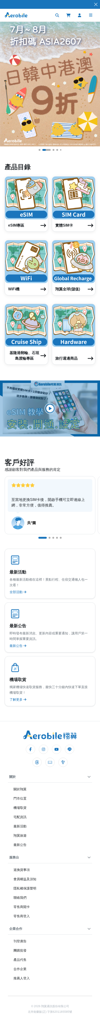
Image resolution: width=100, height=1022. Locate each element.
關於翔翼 (20, 789)
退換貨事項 (21, 870)
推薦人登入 (21, 978)
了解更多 (16, 699)
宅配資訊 (20, 817)
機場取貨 (20, 808)
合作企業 (20, 969)
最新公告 (16, 646)
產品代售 (20, 960)
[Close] (95, 4)
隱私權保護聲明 (24, 888)
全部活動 (16, 592)
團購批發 (20, 950)
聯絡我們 (20, 897)
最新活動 (20, 826)
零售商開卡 (21, 907)
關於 (12, 776)
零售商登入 (21, 916)
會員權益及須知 (24, 879)
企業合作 (15, 928)
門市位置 (20, 798)
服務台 (14, 857)
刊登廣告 (20, 941)
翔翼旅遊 (20, 835)
